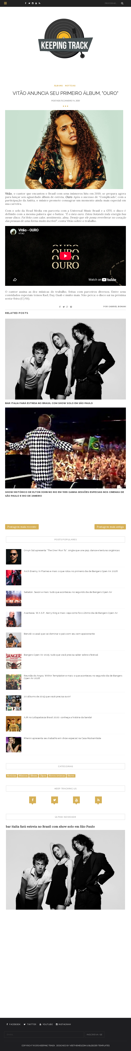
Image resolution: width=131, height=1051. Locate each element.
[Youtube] (76, 799)
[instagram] (33, 3)
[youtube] (37, 3)
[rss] (40, 3)
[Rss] (98, 799)
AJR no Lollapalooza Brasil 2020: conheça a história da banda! (58, 717)
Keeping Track (47, 1045)
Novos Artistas (57, 775)
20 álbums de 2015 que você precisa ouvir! (47, 696)
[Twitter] (54, 799)
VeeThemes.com (78, 1045)
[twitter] (30, 3)
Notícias (70, 85)
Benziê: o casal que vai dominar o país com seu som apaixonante (59, 634)
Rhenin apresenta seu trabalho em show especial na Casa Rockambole (62, 738)
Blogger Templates (99, 1045)
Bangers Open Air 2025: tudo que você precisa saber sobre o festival (61, 655)
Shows (71, 775)
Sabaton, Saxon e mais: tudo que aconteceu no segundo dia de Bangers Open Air (68, 592)
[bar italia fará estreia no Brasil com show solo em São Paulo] (65, 359)
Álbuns (58, 85)
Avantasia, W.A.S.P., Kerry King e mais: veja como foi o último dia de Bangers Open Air (71, 613)
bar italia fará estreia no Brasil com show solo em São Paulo (49, 403)
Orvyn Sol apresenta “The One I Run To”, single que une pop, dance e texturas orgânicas (72, 550)
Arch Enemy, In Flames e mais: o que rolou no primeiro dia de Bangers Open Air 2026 (71, 571)
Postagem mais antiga (110, 526)
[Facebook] (32, 799)
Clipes (43, 775)
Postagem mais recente (22, 526)
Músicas (23, 775)
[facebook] (26, 3)
